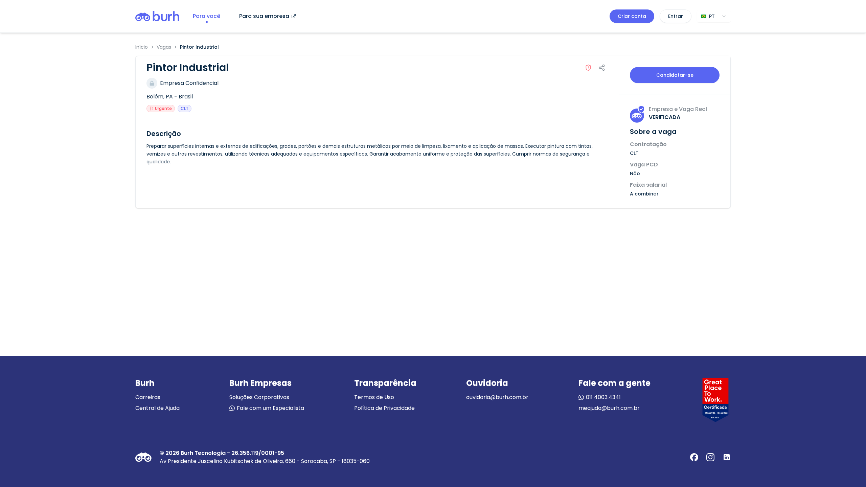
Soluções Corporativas (259, 397)
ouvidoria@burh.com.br (497, 397)
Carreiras (147, 397)
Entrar (675, 16)
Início (141, 47)
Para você (206, 16)
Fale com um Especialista (270, 408)
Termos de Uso (374, 397)
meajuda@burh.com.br (609, 408)
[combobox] (714, 16)
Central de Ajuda (157, 408)
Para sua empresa (264, 16)
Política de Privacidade (384, 408)
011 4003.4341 (603, 397)
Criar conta (632, 16)
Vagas (164, 47)
